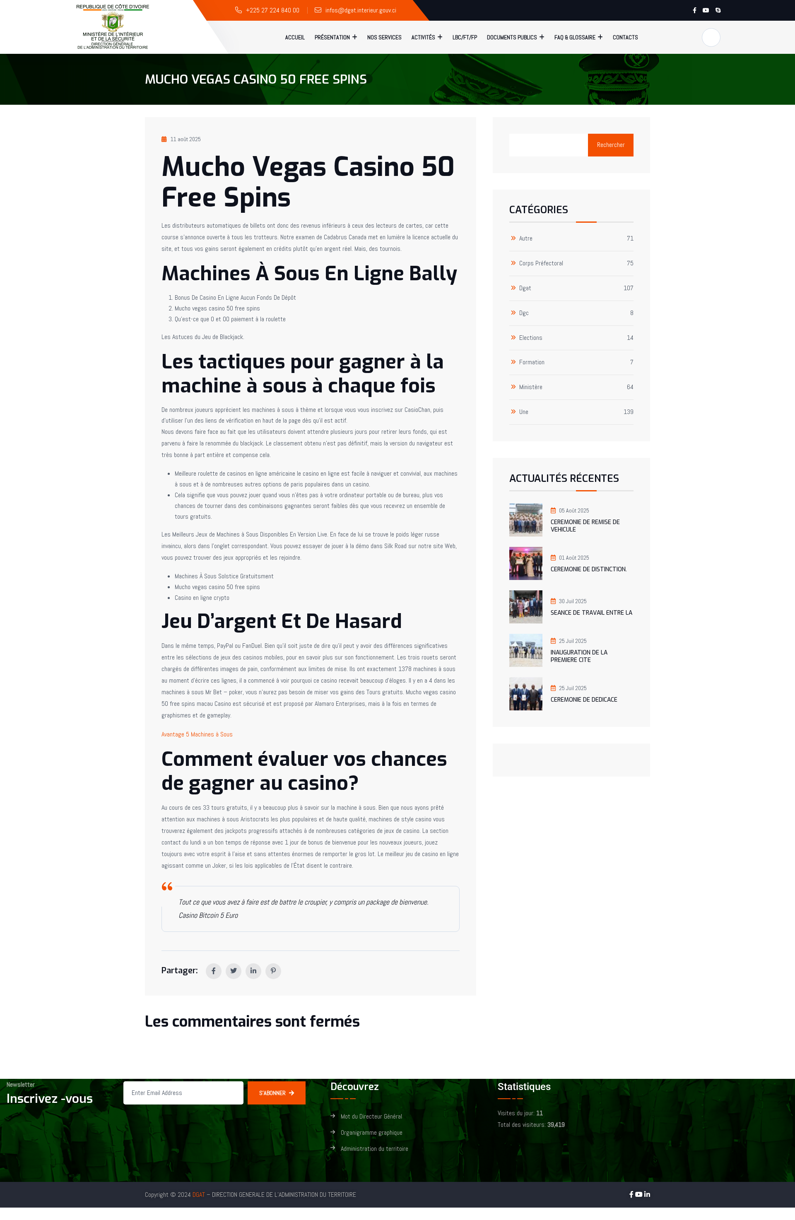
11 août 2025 (186, 139)
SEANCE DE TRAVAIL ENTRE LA (591, 613)
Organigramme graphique (371, 1133)
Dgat (525, 288)
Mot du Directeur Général (371, 1117)
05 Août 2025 (574, 510)
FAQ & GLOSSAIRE (574, 37)
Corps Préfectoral (541, 263)
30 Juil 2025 (573, 601)
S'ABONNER (272, 1093)
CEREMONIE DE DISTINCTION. (589, 569)
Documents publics (512, 37)
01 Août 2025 (574, 557)
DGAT (199, 1194)
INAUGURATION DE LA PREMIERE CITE (579, 656)
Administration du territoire (374, 1149)
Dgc (524, 313)
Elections (530, 338)
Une (523, 412)
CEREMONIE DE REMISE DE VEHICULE (585, 526)
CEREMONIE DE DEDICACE (584, 700)
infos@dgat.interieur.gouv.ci (360, 10)
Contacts (625, 37)
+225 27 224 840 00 (272, 10)
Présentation (332, 37)
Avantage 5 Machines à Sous (197, 734)
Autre (525, 239)
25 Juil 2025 (573, 641)
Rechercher (611, 144)
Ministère (530, 387)
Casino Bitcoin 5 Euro (208, 915)
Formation (531, 362)
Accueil (295, 37)
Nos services (384, 37)
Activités (423, 37)
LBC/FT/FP (465, 37)
